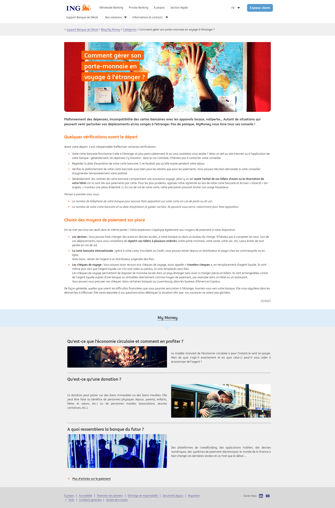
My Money (168, 317)
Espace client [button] (260, 8)
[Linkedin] (261, 496)
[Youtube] (267, 496)
